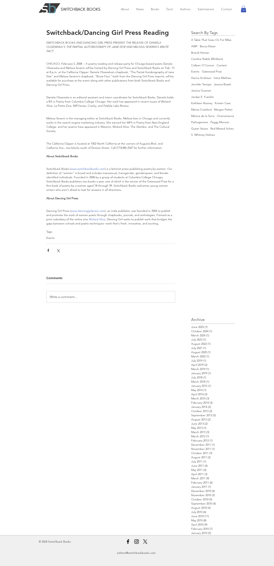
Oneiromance (225, 116)
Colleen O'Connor (202, 65)
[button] (243, 9)
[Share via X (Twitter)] (58, 250)
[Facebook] (128, 542)
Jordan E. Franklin (202, 97)
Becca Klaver (208, 46)
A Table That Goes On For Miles (211, 40)
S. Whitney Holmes (203, 135)
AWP (194, 46)
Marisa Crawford (201, 109)
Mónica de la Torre (202, 116)
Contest (222, 65)
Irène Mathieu (222, 78)
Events (50, 238)
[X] (145, 542)
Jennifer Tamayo (201, 84)
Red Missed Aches (222, 128)
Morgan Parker (223, 109)
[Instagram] (137, 542)
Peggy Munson (219, 122)
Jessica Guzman (201, 90)
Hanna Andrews (201, 78)
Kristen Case (223, 103)
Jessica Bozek (222, 84)
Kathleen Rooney (201, 103)
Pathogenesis (199, 122)
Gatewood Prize (212, 71)
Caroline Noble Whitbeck (207, 59)
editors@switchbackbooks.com (136, 553)
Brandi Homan (200, 52)
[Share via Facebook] (48, 250)
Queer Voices (199, 128)
